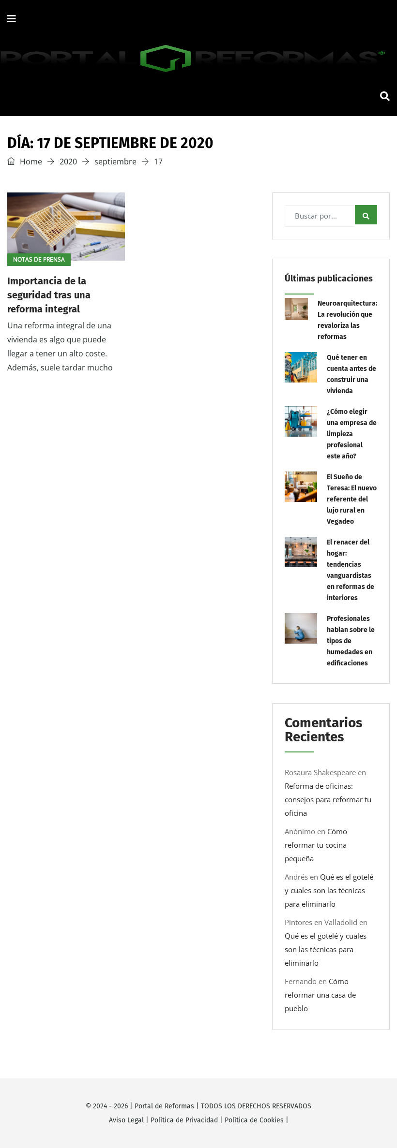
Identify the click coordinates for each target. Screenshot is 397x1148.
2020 (68, 161)
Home (30, 161)
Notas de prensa (39, 259)
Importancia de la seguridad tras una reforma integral (49, 295)
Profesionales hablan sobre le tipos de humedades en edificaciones (351, 641)
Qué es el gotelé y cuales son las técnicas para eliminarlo (329, 890)
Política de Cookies (254, 1120)
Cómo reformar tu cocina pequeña (316, 844)
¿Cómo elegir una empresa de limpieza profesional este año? (352, 434)
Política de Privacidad (184, 1120)
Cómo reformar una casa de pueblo (320, 994)
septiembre (115, 161)
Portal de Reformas (164, 1106)
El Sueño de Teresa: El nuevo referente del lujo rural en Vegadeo (352, 499)
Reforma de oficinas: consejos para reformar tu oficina (328, 799)
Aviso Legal (126, 1120)
